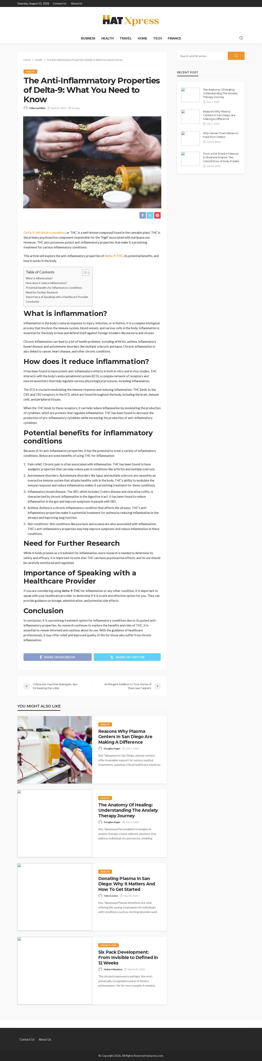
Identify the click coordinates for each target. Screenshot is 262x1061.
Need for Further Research (42, 292)
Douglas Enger (112, 748)
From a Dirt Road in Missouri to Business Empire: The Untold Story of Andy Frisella (221, 157)
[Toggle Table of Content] (83, 272)
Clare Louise (111, 895)
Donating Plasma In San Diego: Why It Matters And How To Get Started (126, 884)
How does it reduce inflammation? (46, 283)
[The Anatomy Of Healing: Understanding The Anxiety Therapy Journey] (54, 823)
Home (142, 38)
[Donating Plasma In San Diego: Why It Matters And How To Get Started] (54, 897)
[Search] (241, 38)
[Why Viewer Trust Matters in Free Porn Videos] (190, 138)
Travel (126, 38)
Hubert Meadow (113, 969)
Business (88, 38)
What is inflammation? (39, 278)
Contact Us (59, 3)
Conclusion (32, 301)
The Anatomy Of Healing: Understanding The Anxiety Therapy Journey (128, 810)
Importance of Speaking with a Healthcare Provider (57, 297)
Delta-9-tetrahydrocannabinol (44, 232)
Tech (157, 38)
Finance (174, 38)
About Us (76, 3)
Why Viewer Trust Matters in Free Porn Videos (220, 134)
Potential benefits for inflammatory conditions (54, 287)
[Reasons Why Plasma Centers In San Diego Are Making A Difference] (54, 750)
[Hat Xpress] (131, 20)
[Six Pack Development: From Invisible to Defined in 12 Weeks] (54, 970)
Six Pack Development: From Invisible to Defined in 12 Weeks (128, 958)
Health (107, 38)
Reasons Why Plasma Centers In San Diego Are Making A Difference (125, 737)
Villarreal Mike (37, 108)
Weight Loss (108, 945)
